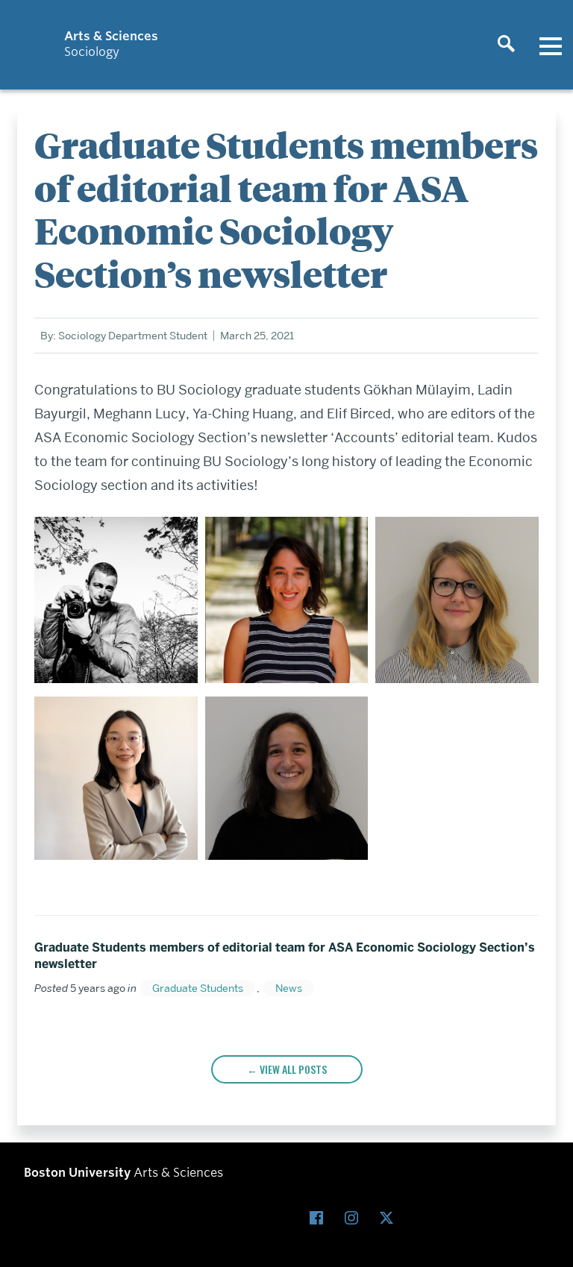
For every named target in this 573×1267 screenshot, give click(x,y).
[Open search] (505, 44)
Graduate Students (197, 988)
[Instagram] (355, 1218)
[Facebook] (320, 1218)
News (288, 988)
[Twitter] (390, 1218)
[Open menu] (550, 44)
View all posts (293, 1069)
